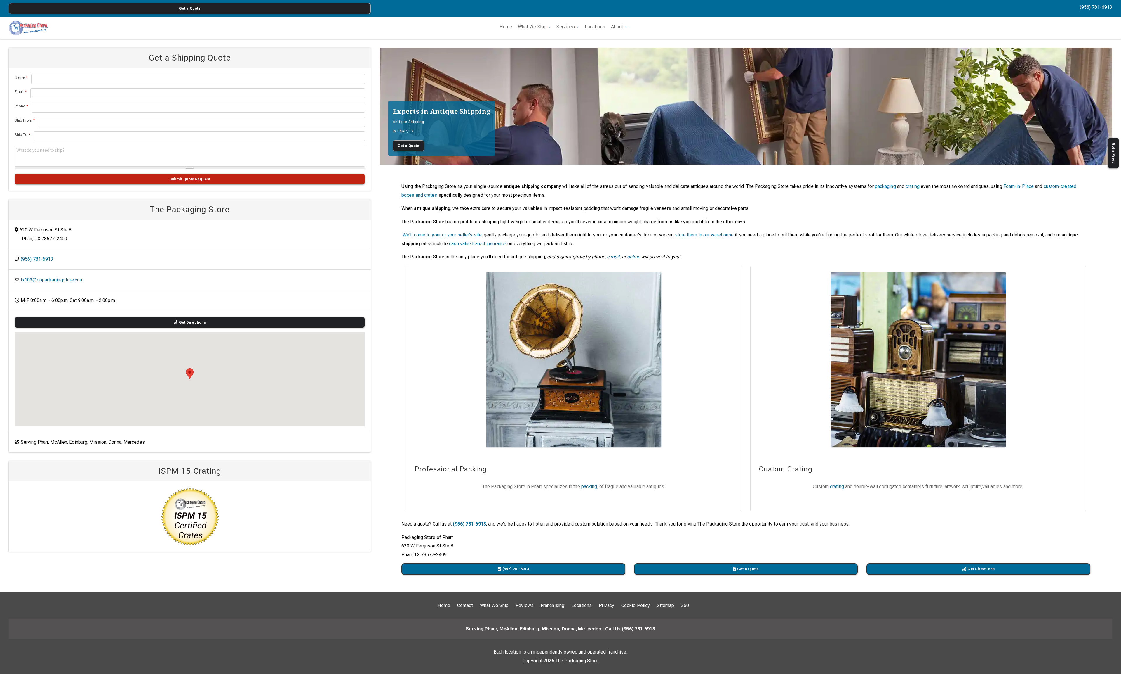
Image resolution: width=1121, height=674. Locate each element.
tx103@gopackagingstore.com (52, 280)
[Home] (28, 28)
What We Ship (533, 27)
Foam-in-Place (1018, 186)
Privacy (606, 605)
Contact (465, 605)
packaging (885, 186)
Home (505, 27)
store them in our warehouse (704, 235)
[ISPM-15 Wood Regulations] (190, 516)
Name (21, 77)
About (617, 27)
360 (685, 605)
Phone (21, 106)
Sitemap (665, 605)
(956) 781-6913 (1096, 7)
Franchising (552, 605)
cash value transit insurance (477, 243)
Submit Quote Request (189, 179)
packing (589, 486)
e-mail (613, 257)
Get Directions (980, 569)
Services (566, 27)
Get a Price (1113, 153)
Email (21, 91)
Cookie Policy (635, 605)
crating (913, 186)
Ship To (22, 134)
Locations (595, 27)
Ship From (25, 120)
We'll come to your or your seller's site (442, 235)
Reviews (525, 605)
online (633, 257)
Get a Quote (190, 8)
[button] (190, 373)
